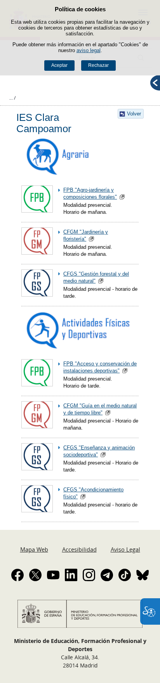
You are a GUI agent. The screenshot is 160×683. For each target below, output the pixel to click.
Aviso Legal (125, 549)
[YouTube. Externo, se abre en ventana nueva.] (53, 575)
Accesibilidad (79, 549)
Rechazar (98, 65)
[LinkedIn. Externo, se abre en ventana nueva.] (71, 575)
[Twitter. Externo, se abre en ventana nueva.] (35, 575)
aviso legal (89, 50)
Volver (134, 114)
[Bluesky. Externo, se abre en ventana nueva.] (142, 575)
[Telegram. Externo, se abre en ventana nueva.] (107, 575)
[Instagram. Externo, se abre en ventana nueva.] (89, 575)
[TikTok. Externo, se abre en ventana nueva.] (124, 575)
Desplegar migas (12, 98)
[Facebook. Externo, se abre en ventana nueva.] (17, 575)
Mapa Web (34, 549)
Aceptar (59, 65)
